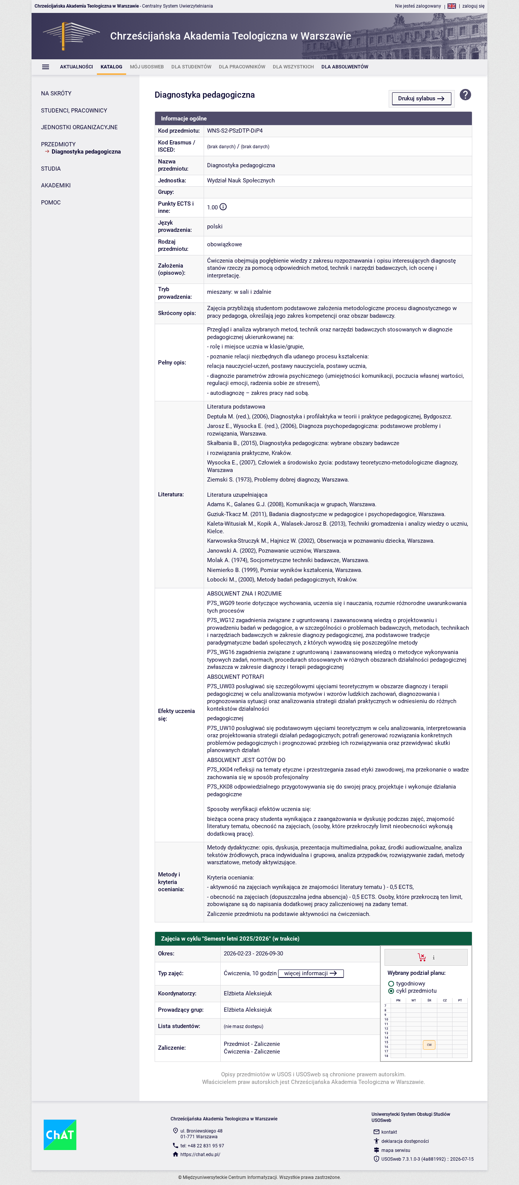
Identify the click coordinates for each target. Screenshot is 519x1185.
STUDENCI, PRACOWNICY (74, 110)
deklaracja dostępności (405, 1141)
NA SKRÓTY (56, 93)
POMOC (51, 202)
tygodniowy (410, 983)
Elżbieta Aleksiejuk (248, 993)
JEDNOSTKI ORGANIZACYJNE (79, 127)
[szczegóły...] (433, 957)
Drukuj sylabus (416, 98)
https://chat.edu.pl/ (200, 1154)
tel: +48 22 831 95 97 (202, 1146)
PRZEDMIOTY (58, 144)
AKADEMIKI (56, 185)
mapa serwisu (395, 1150)
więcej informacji (306, 973)
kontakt (389, 1132)
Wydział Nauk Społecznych (241, 180)
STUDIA (51, 168)
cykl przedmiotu (416, 990)
